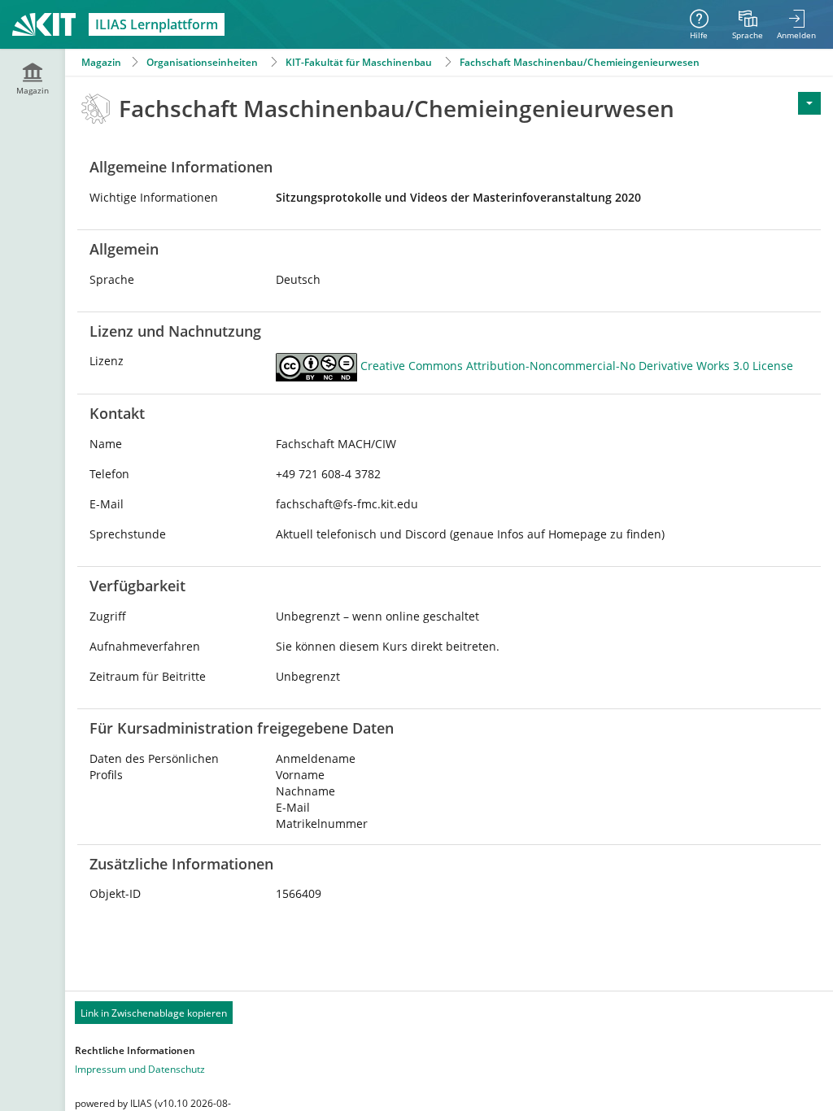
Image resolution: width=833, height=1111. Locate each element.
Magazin (101, 62)
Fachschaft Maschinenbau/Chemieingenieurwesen (580, 62)
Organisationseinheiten (202, 62)
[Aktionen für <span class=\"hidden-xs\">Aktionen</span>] (809, 103)
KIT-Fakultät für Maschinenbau (359, 62)
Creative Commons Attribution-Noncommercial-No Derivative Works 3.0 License (576, 366)
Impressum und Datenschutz (140, 1069)
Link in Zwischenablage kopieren (154, 1013)
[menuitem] (747, 24)
